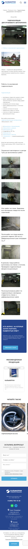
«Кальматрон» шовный (9, 128)
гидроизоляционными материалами (11, 120)
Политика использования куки (13, 539)
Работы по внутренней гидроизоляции (14, 48)
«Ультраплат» (7, 136)
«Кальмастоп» (7, 133)
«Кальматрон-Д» (7, 129)
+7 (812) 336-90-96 (14, 512)
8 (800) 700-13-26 (14, 501)
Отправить (14, 478)
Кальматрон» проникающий (11, 126)
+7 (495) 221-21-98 (14, 524)
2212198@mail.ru (14, 526)
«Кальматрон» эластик (9, 134)
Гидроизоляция (5, 92)
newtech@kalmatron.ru (14, 514)
